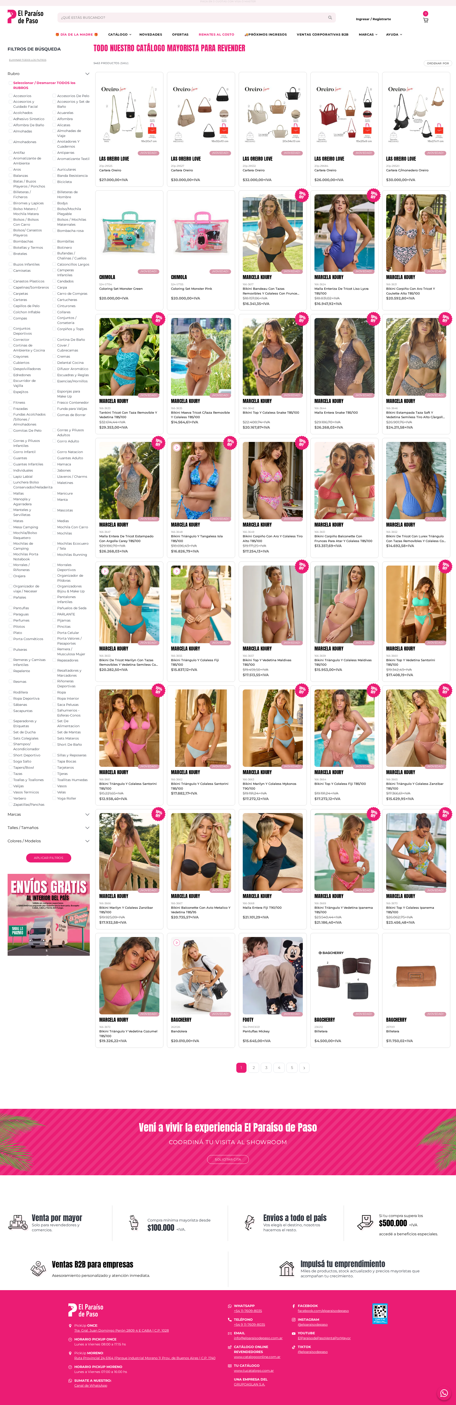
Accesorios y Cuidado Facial (25, 104)
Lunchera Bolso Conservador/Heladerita (32, 484)
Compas (20, 318)
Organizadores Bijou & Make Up (71, 588)
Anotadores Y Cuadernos (68, 144)
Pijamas (64, 620)
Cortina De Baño (71, 339)
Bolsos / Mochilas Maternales (71, 222)
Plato (17, 633)
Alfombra (65, 119)
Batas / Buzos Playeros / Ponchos (29, 183)
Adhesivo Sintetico (28, 119)
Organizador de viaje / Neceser (26, 588)
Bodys (62, 203)
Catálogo (118, 34)
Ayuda (392, 34)
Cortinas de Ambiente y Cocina (29, 347)
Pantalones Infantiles (66, 599)
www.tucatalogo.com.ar (254, 1370)
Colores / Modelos (24, 841)
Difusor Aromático (72, 369)
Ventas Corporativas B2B (323, 34)
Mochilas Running (72, 555)
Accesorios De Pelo (73, 96)
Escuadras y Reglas (73, 375)
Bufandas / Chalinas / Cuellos (71, 255)
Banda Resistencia (72, 175)
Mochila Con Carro (72, 527)
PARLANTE (66, 614)
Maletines (65, 483)
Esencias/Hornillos (72, 381)
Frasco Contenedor (73, 402)
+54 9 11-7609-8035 (249, 1324)
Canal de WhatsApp (90, 1385)
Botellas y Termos (28, 247)
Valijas (18, 786)
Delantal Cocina (70, 363)
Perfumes (21, 620)
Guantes (20, 458)
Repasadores (67, 660)
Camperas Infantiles (65, 272)
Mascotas (65, 510)
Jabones (64, 470)
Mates (18, 521)
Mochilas (64, 533)
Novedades (150, 34)
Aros (17, 169)
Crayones (20, 356)
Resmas (19, 681)
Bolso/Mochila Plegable (69, 211)
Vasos (62, 786)
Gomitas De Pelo (27, 430)
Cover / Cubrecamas (67, 347)
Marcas (366, 34)
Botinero (64, 247)
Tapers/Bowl (23, 767)
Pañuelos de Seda (71, 608)
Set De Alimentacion (68, 723)
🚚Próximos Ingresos (265, 34)
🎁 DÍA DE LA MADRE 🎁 (76, 34)
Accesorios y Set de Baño (73, 104)
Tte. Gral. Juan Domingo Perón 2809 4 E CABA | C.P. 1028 (121, 1330)
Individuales (23, 470)
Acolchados (23, 113)
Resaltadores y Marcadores (69, 673)
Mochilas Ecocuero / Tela (73, 546)
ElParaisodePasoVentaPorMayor (324, 1338)
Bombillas (65, 241)
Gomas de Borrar (71, 415)
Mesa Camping (25, 527)
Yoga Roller (66, 798)
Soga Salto (22, 761)
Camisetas (22, 270)
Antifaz (19, 152)
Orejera (19, 576)
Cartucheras (67, 300)
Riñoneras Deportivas (66, 683)
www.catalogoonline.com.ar (257, 1357)
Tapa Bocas (66, 761)
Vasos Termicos (26, 792)
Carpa (62, 287)
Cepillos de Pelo (26, 306)
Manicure (65, 493)
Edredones (22, 375)
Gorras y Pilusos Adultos (70, 432)
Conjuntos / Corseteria (66, 320)
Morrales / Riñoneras (21, 567)
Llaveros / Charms (72, 476)
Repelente (21, 671)
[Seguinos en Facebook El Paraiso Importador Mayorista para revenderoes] (293, 1306)
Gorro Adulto (68, 441)
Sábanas (20, 704)
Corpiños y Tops (70, 329)
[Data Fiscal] (380, 1313)
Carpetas (20, 293)
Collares (64, 312)
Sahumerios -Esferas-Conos (69, 712)
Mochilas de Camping (23, 546)
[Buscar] (330, 18)
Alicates (63, 125)
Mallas (18, 493)
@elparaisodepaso (313, 1324)
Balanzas (20, 175)
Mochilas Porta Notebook (25, 556)
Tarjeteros (65, 767)
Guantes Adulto (70, 458)
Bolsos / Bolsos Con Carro (26, 222)
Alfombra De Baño (28, 125)
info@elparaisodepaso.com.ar (258, 1338)
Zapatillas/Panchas (28, 804)
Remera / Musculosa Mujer (71, 651)
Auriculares (66, 169)
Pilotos (19, 626)
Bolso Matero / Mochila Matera (26, 211)
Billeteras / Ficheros (22, 194)
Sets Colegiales (25, 738)
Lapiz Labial (23, 476)
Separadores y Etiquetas (25, 723)
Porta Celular (68, 633)
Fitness (19, 402)
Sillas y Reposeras (71, 755)
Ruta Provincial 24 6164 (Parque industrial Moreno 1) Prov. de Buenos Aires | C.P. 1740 (144, 1358)
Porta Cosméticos (28, 639)
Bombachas (23, 241)
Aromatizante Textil (73, 159)
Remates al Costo (216, 34)
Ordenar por (438, 63)
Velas (61, 792)
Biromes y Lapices (28, 203)
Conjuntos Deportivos (22, 331)
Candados (65, 281)
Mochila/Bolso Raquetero (25, 535)
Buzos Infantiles (26, 264)
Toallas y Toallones (28, 780)
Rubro (13, 73)
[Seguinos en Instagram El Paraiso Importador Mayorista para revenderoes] (293, 1319)
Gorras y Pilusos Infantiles (26, 443)
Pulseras (20, 649)
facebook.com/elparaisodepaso (323, 1311)
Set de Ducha (24, 732)
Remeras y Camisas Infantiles (29, 662)
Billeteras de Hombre (67, 194)
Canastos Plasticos (28, 281)
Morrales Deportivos (66, 567)
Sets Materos (68, 738)
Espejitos (20, 392)
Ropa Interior (68, 698)
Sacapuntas (23, 711)
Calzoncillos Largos (73, 264)
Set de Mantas (69, 732)
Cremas (63, 356)
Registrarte (382, 19)
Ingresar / (364, 19)
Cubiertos (21, 363)
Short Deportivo (26, 755)
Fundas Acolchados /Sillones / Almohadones (29, 419)
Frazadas (20, 409)
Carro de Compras (72, 293)
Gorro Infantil (24, 452)
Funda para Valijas (72, 409)
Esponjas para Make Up (68, 393)
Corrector (21, 339)
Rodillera (20, 692)
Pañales (19, 597)
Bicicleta (64, 182)
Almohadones (24, 142)
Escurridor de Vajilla (24, 383)
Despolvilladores (27, 369)
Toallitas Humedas (72, 780)
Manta (62, 499)
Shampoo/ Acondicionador (26, 746)
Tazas (17, 774)
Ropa (61, 692)
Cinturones (66, 306)
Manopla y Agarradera (22, 501)
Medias (63, 521)
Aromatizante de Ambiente (27, 160)
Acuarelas (65, 113)
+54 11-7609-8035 (248, 1311)
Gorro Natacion (70, 452)
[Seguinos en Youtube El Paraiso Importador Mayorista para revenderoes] (293, 1333)
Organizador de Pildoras (70, 578)
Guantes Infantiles (28, 464)
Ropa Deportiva (26, 698)
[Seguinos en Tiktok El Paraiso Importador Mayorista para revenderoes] (293, 1347)
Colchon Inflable (26, 312)
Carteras (20, 300)
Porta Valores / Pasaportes (69, 641)
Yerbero (19, 798)
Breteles (20, 254)
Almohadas (22, 131)
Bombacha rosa (70, 231)
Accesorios (22, 96)
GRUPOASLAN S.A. (249, 1384)
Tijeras (62, 774)
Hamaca (64, 464)
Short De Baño (69, 744)
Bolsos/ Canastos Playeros (27, 232)
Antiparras (65, 152)
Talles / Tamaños (23, 827)
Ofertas (180, 34)
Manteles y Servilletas (22, 512)
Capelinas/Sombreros (31, 287)
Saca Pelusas (68, 704)
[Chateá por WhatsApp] (444, 1393)
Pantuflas (21, 608)
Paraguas (21, 614)
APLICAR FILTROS (48, 858)
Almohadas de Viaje (69, 133)
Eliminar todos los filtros (27, 59)
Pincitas (64, 626)
